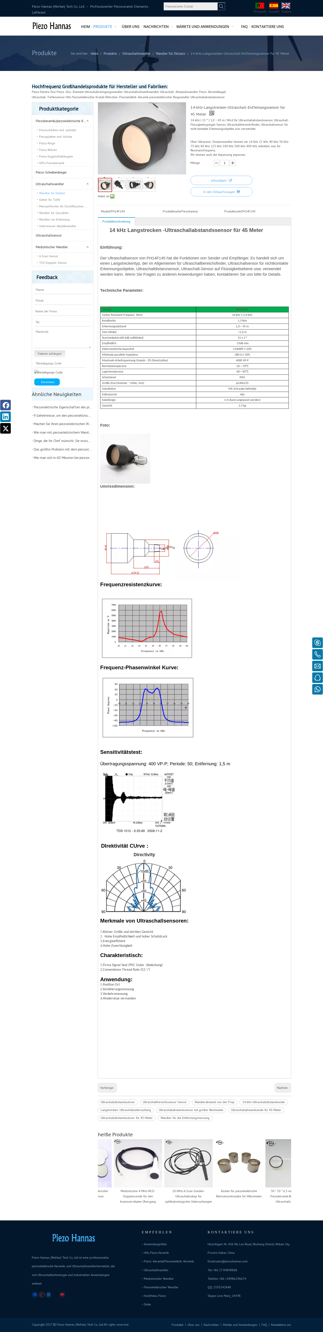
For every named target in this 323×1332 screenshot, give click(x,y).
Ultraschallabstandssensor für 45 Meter (127, 1118)
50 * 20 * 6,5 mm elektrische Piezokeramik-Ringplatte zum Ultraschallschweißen (282, 1196)
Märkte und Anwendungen (240, 1325)
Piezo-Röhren (48, 150)
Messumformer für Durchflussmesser (63, 206)
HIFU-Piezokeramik (51, 163)
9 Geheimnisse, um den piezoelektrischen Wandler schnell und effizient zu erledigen (63, 415)
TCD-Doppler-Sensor (53, 263)
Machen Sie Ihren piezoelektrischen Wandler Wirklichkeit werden (63, 424)
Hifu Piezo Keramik (156, 1253)
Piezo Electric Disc (44, 92)
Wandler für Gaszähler (54, 213)
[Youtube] (62, 1295)
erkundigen (219, 180)
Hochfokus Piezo (155, 1296)
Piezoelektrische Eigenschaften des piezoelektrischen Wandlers (63, 407)
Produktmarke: (172, 211)
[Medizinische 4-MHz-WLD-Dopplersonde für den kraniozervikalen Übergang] (131, 1163)
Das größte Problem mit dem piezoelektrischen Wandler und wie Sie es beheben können (63, 449)
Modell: (106, 211)
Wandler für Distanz (52, 193)
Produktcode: (232, 211)
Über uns (194, 1325)
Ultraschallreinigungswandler (104, 92)
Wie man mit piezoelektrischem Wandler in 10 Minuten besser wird (63, 432)
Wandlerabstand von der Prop (214, 1102)
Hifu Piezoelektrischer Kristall (85, 97)
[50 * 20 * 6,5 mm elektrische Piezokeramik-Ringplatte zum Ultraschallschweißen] (282, 1163)
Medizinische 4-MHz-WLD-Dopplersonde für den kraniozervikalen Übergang (131, 1196)
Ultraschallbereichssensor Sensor (165, 1102)
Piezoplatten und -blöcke (55, 137)
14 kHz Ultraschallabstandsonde (263, 1102)
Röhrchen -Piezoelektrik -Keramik (127, 97)
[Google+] (41, 1295)
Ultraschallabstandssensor (208, 97)
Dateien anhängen (50, 354)
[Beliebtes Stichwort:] (221, 6)
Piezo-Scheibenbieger (51, 172)
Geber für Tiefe (49, 200)
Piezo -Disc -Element (70, 92)
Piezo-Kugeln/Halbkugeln (56, 156)
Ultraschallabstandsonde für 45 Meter (256, 1110)
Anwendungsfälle (155, 1244)
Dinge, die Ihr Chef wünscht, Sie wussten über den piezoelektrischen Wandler (63, 440)
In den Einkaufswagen (219, 192)
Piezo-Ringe (47, 143)
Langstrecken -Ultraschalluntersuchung (126, 1110)
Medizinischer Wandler (52, 247)
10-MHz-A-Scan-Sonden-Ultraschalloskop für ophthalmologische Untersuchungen (181, 1196)
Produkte (177, 1325)
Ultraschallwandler (50, 184)
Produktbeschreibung (116, 221)
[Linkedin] (5, 416)
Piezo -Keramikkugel (212, 92)
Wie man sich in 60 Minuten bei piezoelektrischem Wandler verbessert (63, 457)
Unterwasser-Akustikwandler (57, 226)
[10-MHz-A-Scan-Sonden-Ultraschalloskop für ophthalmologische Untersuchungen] (181, 1163)
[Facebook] (5, 405)
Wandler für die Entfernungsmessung (185, 1118)
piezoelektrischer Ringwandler (169, 97)
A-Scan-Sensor (48, 256)
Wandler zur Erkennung (54, 219)
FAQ (264, 1325)
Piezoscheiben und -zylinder (57, 130)
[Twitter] (5, 428)
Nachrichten (211, 1325)
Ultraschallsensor (49, 235)
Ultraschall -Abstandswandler (179, 92)
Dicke (147, 1304)
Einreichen (47, 382)
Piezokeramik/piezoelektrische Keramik (64, 121)
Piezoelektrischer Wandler (161, 1287)
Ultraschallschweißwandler (141, 92)
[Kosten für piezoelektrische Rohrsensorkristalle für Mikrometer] (232, 1163)
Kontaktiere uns (281, 1325)
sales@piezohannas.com (231, 1261)
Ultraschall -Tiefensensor (48, 97)
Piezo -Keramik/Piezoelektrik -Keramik (169, 1261)
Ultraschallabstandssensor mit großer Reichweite (191, 1110)
